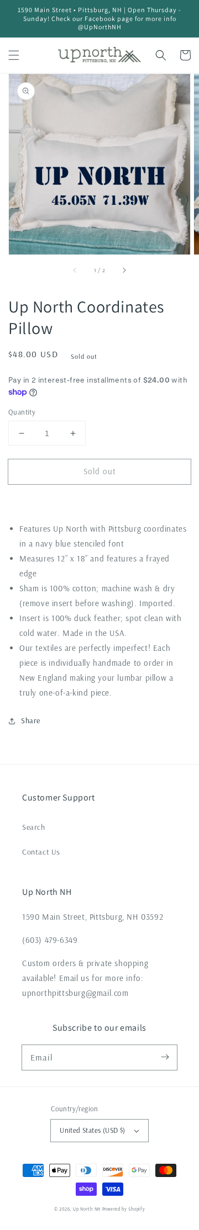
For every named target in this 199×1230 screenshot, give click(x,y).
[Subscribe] (165, 1057)
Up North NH (87, 1209)
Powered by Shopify (123, 1209)
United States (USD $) (92, 1130)
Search (33, 827)
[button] (14, 55)
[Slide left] (75, 270)
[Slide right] (124, 270)
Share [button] (30, 720)
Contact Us (41, 852)
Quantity (21, 411)
